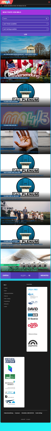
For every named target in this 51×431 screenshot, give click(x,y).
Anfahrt (5, 306)
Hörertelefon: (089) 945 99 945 (28, 413)
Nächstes (44, 275)
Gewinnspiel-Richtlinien (8, 293)
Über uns (6, 296)
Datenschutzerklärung (8, 413)
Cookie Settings (39, 413)
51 (29, 275)
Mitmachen (6, 303)
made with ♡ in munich (25, 419)
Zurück (5, 275)
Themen (5, 288)
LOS (25, 34)
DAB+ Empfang (7, 298)
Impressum (17, 413)
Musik (5, 290)
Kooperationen (7, 301)
